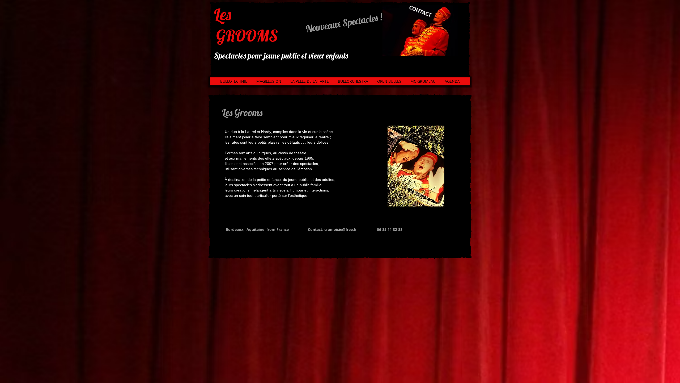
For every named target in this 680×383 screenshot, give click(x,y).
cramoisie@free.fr (340, 229)
